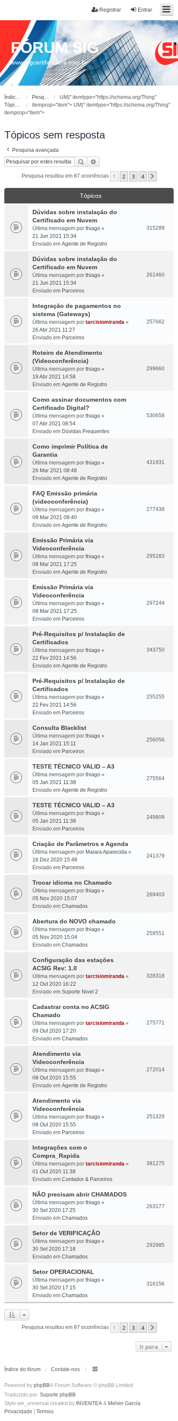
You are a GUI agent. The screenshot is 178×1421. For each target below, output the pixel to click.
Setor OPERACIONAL (63, 1271)
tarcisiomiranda (105, 322)
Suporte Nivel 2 (80, 992)
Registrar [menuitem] (110, 10)
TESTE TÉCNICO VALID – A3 (73, 766)
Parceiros (73, 291)
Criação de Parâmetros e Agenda (80, 843)
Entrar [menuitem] (145, 10)
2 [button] (123, 176)
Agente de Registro (84, 244)
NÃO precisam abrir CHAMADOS (79, 1194)
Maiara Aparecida (106, 852)
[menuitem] (18, 1412)
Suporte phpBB (58, 1395)
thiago (93, 228)
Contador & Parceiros (87, 1179)
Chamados (75, 906)
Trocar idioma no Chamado (72, 882)
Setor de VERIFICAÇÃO (66, 1233)
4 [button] (142, 176)
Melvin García (124, 1403)
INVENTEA (89, 1403)
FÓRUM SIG (55, 47)
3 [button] (133, 176)
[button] (152, 176)
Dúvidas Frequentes (85, 431)
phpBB (42, 1385)
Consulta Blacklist (59, 727)
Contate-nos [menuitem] (65, 1369)
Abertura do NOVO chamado (74, 921)
